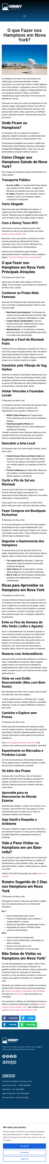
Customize (24, 1152)
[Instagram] (3, 1056)
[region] (24, 1143)
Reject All (24, 1159)
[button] (25, 16)
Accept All (24, 1146)
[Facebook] (7, 1056)
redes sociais (18, 994)
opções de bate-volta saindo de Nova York (19, 1010)
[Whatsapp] (15, 1056)
